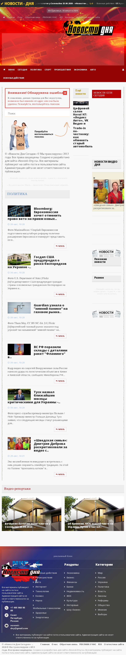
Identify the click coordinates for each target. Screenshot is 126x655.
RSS (61, 17)
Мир (100, 572)
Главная (11, 17)
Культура (72, 600)
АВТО (93, 69)
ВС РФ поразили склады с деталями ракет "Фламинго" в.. (37, 352)
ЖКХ (69, 595)
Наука (38, 600)
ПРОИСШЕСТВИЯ (62, 69)
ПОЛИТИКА (36, 69)
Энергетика (42, 617)
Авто (38, 582)
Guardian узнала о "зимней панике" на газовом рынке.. (51, 308)
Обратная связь (32, 17)
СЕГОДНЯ (22, 69)
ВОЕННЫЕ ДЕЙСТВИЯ (13, 78)
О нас (20, 17)
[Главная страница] (4, 69)
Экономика (73, 572)
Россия (101, 577)
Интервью (73, 605)
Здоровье (41, 612)
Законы (102, 595)
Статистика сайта (114, 644)
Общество (104, 605)
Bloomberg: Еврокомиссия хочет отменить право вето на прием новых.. (34, 214)
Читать (61, 246)
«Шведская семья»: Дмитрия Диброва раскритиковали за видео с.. (50, 445)
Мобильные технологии (46, 608)
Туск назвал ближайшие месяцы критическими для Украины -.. (34, 397)
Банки (70, 586)
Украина (103, 582)
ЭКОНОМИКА (80, 69)
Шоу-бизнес (73, 609)
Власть (102, 591)
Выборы (102, 614)
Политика (103, 586)
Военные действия (46, 572)
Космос (39, 595)
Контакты (69, 17)
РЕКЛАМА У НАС (49, 17)
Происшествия (43, 577)
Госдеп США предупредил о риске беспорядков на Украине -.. (37, 262)
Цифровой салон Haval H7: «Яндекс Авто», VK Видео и (81, 115)
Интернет (41, 586)
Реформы (103, 600)
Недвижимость (75, 591)
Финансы (72, 582)
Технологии (42, 591)
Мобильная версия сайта (88, 17)
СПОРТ (48, 69)
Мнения (102, 609)
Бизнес (70, 577)
